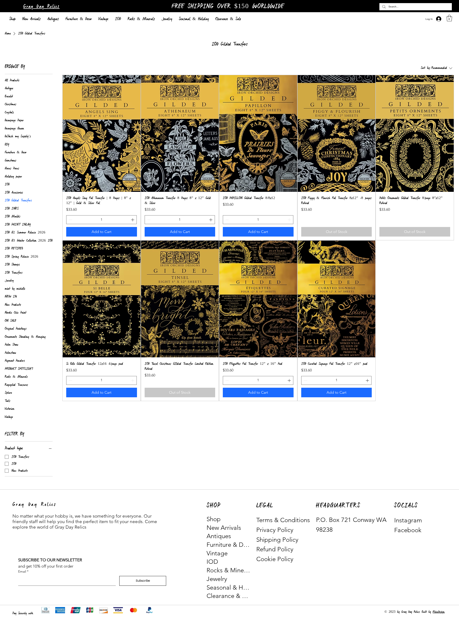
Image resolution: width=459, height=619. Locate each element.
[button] (449, 18)
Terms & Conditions (283, 520)
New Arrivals (224, 527)
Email (23, 571)
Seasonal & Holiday (229, 587)
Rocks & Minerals (229, 570)
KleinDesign (439, 611)
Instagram (408, 520)
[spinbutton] (101, 220)
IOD (212, 561)
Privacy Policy (274, 530)
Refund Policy (274, 549)
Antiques (219, 536)
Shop (214, 519)
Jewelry (217, 579)
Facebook (407, 530)
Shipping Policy (277, 539)
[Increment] (133, 220)
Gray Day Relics (41, 6)
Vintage (217, 553)
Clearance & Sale (229, 596)
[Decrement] (70, 220)
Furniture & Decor (229, 544)
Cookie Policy (274, 559)
